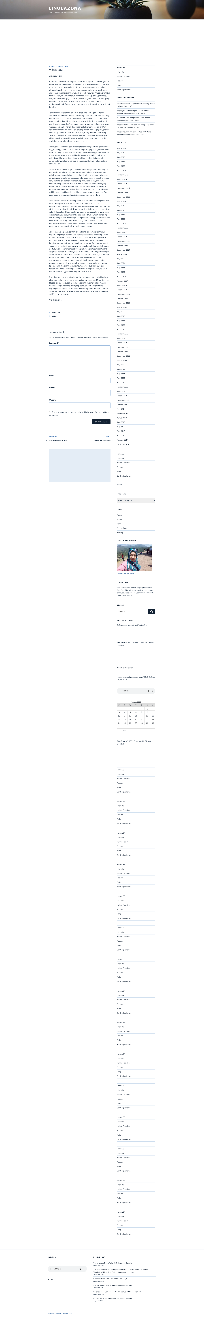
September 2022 (123, 356)
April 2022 (121, 378)
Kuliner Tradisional (124, 76)
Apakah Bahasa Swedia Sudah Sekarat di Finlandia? (112, 1285)
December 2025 (123, 184)
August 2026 (122, 148)
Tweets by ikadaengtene (126, 668)
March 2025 (121, 223)
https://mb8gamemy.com (126, 132)
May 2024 (121, 268)
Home (119, 519)
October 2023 (122, 298)
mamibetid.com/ (123, 118)
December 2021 (123, 396)
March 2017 (121, 435)
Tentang (120, 533)
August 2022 (122, 360)
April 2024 (121, 272)
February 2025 (122, 228)
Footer (119, 515)
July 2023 (120, 312)
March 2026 (121, 170)
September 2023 (123, 303)
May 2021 (121, 409)
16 (153, 716)
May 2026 (121, 162)
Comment (54, 343)
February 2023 (122, 334)
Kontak (119, 524)
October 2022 (122, 352)
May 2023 (121, 321)
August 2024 (122, 254)
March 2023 (121, 329)
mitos (55, 316)
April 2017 (121, 431)
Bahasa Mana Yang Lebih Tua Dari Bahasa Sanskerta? (113, 1298)
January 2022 (122, 391)
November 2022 (123, 347)
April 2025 (121, 219)
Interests (120, 72)
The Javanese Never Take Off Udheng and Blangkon (113, 1263)
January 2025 (122, 232)
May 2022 (121, 374)
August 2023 (122, 307)
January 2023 (122, 338)
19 (130, 719)
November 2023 (123, 294)
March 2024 (121, 276)
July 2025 (120, 206)
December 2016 (123, 444)
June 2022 (121, 369)
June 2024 (121, 263)
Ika (66, 66)
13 (136, 716)
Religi (119, 85)
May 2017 (121, 427)
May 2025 (121, 215)
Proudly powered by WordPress (60, 1314)
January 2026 (122, 179)
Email (52, 387)
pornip (119, 104)
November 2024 (123, 241)
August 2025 (122, 201)
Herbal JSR (121, 68)
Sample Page (122, 528)
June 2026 (121, 157)
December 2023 (123, 290)
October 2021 (122, 405)
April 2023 (121, 325)
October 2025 (122, 193)
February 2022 (122, 387)
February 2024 (122, 281)
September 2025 (123, 197)
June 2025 (121, 210)
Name (52, 375)
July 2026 (120, 153)
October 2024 (122, 246)
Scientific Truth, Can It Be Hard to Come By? (110, 1279)
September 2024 (123, 250)
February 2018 (122, 413)
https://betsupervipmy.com (127, 125)
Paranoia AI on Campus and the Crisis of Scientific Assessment (117, 1292)
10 (119, 716)
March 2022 (121, 382)
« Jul (124, 730)
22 (147, 719)
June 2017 (121, 422)
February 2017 (122, 440)
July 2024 (120, 259)
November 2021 (123, 400)
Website (52, 400)
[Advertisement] (102, 37)
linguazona (65, 8)
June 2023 (121, 316)
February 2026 (122, 175)
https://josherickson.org (126, 111)
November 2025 (123, 188)
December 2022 (123, 343)
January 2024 (122, 285)
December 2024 (123, 237)
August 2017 (122, 418)
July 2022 (120, 365)
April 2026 (121, 166)
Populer (56, 313)
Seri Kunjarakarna (124, 90)
